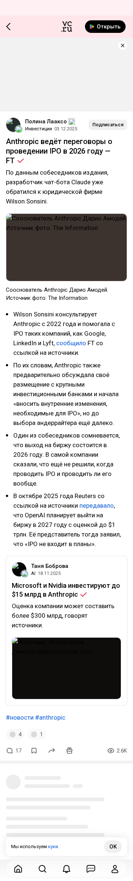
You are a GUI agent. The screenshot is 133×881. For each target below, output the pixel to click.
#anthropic (50, 717)
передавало (96, 505)
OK (113, 846)
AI (33, 573)
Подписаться (107, 124)
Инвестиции (38, 128)
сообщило (71, 343)
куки (53, 846)
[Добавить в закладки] (34, 750)
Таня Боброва (49, 566)
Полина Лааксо (46, 121)
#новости (20, 717)
